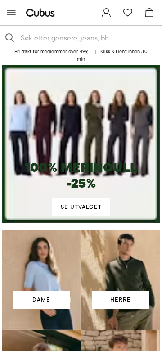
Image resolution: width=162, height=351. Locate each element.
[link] (106, 12)
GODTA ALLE (81, 226)
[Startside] (42, 12)
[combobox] (88, 37)
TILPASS (77, 252)
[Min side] (106, 12)
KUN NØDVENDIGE (81, 279)
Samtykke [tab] (32, 64)
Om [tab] (130, 64)
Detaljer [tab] (81, 64)
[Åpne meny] (11, 12)
